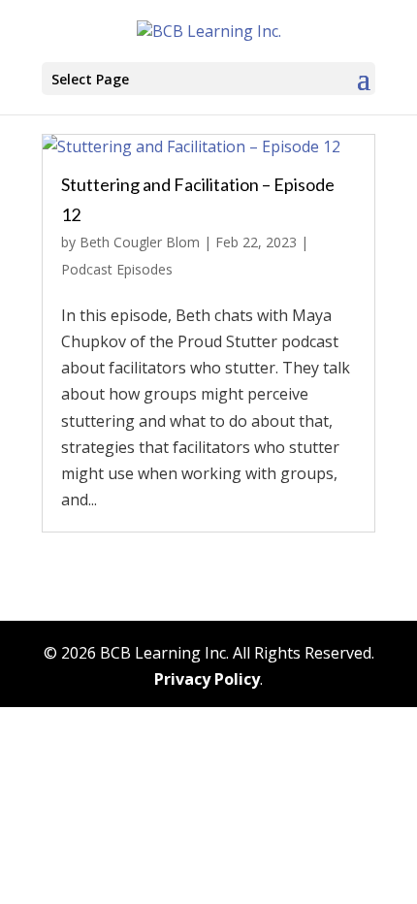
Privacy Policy (207, 679)
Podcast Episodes (117, 269)
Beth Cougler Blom (140, 242)
